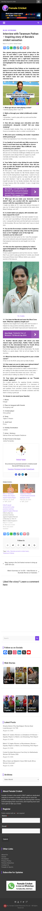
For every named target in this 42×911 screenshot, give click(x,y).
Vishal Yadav (17, 43)
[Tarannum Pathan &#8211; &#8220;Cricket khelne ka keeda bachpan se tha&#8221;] (27, 488)
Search (37, 638)
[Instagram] (16, 474)
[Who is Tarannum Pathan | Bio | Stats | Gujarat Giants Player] (10, 488)
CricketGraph (30, 469)
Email (5, 826)
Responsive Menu (38, 1)
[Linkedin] (22, 474)
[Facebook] (19, 474)
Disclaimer (5, 859)
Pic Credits (21, 316)
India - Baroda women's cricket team (18, 551)
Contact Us (5, 865)
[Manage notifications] (5, 905)
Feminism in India (20, 469)
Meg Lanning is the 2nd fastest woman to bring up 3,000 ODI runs (21, 563)
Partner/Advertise (7, 863)
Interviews (12, 30)
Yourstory (11, 469)
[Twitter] (26, 474)
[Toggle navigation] (4, 23)
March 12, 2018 (7, 43)
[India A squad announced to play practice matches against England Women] (11, 517)
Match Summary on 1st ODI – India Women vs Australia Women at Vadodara (22, 572)
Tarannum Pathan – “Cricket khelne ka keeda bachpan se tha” (27, 495)
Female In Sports (7, 867)
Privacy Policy (6, 861)
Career (3, 857)
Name (5, 816)
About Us (4, 855)
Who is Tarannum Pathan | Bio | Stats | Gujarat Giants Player (9, 495)
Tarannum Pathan (8, 553)
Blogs (5, 30)
